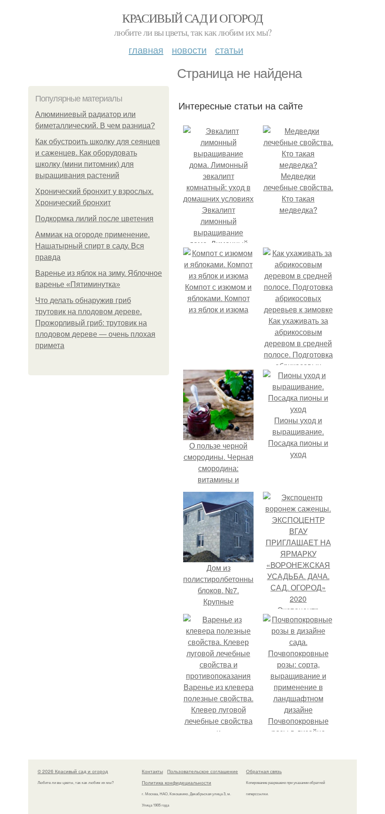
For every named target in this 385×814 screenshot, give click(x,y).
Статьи (229, 49)
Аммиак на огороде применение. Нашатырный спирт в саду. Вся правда (92, 246)
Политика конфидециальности (176, 782)
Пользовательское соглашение (202, 771)
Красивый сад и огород (192, 18)
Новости (189, 49)
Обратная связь (264, 771)
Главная (146, 49)
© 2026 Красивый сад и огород (73, 771)
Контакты (152, 771)
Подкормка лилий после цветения (94, 219)
